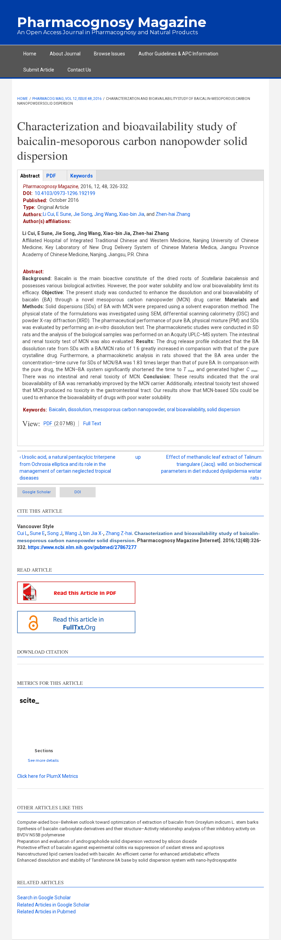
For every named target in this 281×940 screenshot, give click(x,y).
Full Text (92, 423)
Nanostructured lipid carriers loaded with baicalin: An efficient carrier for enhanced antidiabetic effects (118, 854)
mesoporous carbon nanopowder (129, 409)
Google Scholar (36, 492)
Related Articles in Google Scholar (53, 905)
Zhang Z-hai (119, 533)
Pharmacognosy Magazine (111, 22)
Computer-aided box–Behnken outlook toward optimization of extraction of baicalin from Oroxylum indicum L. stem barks (137, 822)
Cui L (22, 533)
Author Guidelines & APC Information (178, 53)
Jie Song (82, 214)
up (138, 457)
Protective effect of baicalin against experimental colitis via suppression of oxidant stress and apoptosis (120, 847)
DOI (77, 492)
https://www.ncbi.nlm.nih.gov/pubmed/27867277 (82, 547)
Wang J (73, 533)
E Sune (63, 214)
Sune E (37, 533)
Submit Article (38, 70)
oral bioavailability (186, 409)
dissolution (79, 409)
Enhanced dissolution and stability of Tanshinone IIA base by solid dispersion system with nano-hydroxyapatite (126, 860)
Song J (54, 533)
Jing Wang (105, 214)
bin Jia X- (93, 533)
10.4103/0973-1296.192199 (65, 193)
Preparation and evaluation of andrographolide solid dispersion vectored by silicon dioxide (107, 841)
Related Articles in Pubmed (46, 911)
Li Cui (48, 214)
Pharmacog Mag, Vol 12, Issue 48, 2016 (66, 99)
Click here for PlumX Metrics (47, 776)
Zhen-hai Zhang (173, 214)
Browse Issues (109, 53)
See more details (43, 760)
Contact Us (79, 70)
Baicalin (57, 409)
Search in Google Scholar (44, 897)
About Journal (65, 53)
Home (29, 53)
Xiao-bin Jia (131, 214)
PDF (48, 423)
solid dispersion (223, 409)
